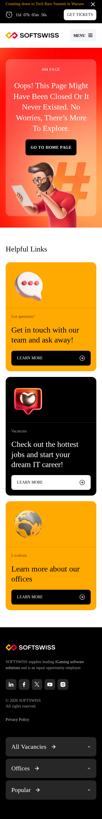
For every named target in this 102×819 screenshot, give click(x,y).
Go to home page (51, 147)
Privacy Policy (17, 719)
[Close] (93, 4)
